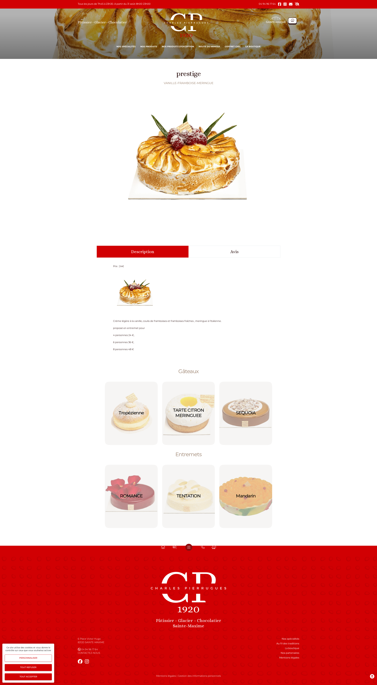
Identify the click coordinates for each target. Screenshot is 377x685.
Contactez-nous (89, 653)
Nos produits (148, 47)
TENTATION (131, 496)
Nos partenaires (290, 653)
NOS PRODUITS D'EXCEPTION (178, 47)
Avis (234, 251)
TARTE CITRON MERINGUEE (131, 413)
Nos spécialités (126, 47)
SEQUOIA (188, 413)
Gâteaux (188, 371)
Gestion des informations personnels (199, 676)
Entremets (188, 455)
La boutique (253, 47)
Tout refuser (28, 667)
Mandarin (188, 496)
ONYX (246, 413)
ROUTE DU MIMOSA (209, 47)
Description (142, 251)
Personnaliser (28, 658)
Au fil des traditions (287, 644)
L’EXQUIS (245, 496)
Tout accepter (28, 677)
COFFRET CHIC (233, 47)
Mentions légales (289, 658)
